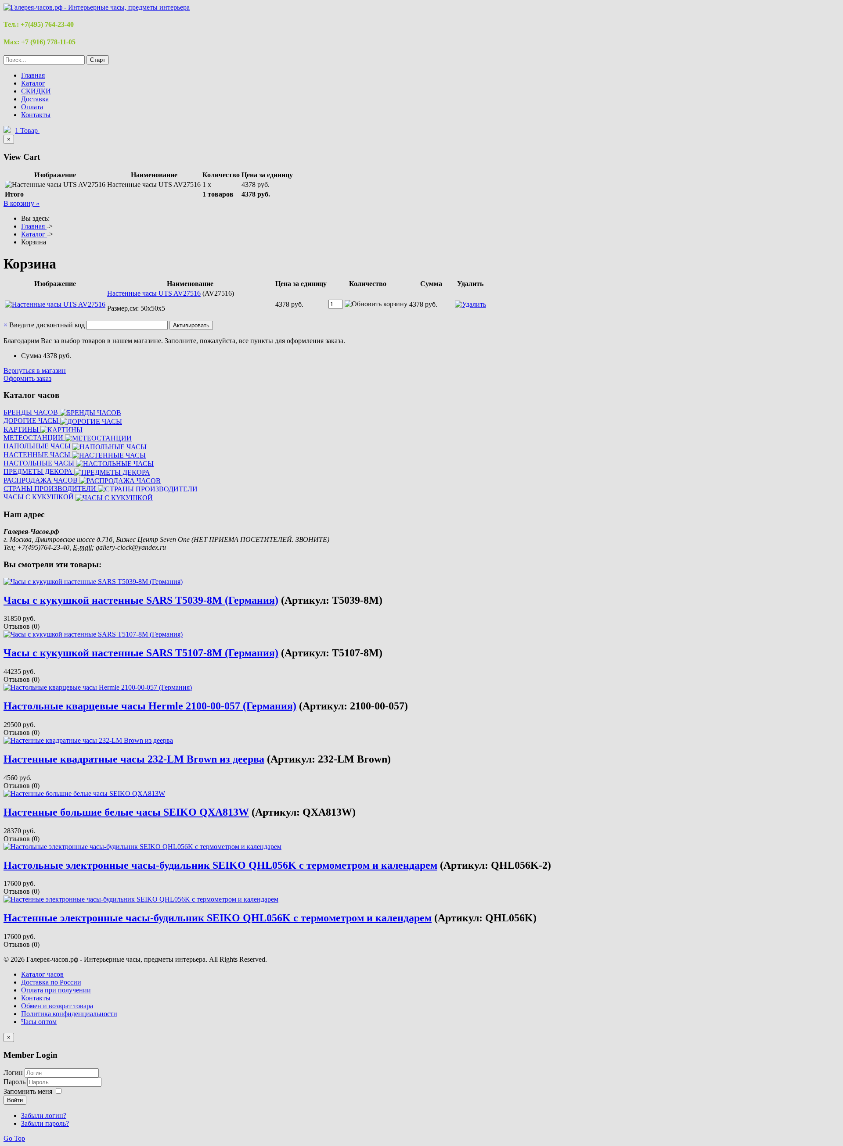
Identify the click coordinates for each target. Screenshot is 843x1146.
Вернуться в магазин (35, 370)
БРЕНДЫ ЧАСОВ (32, 412)
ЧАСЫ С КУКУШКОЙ (40, 497)
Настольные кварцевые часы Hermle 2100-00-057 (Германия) (150, 706)
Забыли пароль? (45, 1123)
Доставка (35, 99)
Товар (27, 130)
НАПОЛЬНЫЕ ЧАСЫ (38, 446)
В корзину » (22, 203)
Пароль (15, 1081)
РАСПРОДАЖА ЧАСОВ (41, 480)
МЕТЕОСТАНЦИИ (34, 437)
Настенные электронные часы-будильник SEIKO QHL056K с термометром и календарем (218, 918)
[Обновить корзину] (376, 304)
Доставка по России (51, 982)
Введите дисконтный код (47, 325)
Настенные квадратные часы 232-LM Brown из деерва (134, 759)
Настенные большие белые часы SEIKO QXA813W (126, 812)
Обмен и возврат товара (57, 1006)
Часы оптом (39, 1021)
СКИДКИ (36, 91)
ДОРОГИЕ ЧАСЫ (32, 420)
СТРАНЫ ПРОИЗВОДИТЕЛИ (51, 488)
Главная (33, 75)
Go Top (14, 1138)
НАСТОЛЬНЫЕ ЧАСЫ (40, 463)
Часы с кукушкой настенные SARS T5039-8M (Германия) (141, 600)
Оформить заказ (27, 378)
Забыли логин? (43, 1115)
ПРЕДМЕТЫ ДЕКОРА (39, 471)
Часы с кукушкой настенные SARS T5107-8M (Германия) (141, 653)
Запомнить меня (28, 1091)
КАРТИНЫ (22, 429)
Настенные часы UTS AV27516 (154, 293)
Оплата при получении (56, 990)
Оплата (32, 107)
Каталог (33, 83)
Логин (13, 1072)
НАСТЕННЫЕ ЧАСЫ (38, 454)
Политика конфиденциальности (69, 1013)
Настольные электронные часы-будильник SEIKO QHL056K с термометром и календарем (220, 865)
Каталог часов (42, 974)
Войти (15, 1100)
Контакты (35, 114)
